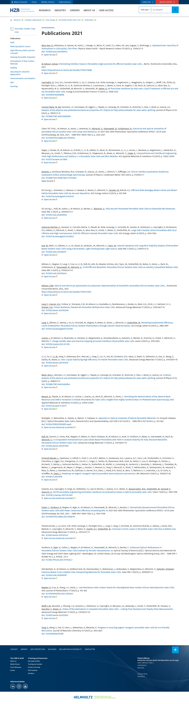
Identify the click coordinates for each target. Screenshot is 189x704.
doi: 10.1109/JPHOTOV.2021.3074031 (57, 593)
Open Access (50, 55)
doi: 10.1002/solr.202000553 (54, 215)
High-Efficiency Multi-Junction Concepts (22, 51)
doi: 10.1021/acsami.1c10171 (54, 406)
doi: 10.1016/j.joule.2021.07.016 (56, 344)
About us (89, 10)
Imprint (24, 649)
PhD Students (32, 670)
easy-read (52, 649)
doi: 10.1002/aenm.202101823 (55, 615)
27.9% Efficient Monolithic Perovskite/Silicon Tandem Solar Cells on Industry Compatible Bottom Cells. (130, 267)
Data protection (37, 649)
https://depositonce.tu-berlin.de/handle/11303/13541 (66, 292)
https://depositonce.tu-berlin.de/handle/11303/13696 (67, 70)
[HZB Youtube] (25, 686)
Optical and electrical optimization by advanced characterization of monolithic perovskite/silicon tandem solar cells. (110, 286)
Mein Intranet (20, 2)
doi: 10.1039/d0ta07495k (52, 634)
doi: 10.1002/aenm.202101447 (55, 535)
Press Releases (15, 667)
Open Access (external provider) (59, 427)
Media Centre (48, 2)
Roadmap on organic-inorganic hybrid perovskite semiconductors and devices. (99, 473)
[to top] (175, 650)
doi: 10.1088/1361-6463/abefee (56, 384)
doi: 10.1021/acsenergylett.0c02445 (58, 196)
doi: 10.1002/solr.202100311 (54, 252)
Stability (13, 68)
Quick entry (166, 2)
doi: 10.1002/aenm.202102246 (55, 310)
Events (12, 670)
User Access (106, 10)
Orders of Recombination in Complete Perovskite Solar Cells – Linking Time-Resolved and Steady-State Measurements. (117, 609)
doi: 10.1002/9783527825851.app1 (56, 424)
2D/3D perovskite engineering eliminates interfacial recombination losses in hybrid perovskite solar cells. (102, 492)
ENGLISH (147, 2)
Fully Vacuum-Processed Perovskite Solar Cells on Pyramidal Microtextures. (140, 209)
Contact (14, 649)
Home (11, 20)
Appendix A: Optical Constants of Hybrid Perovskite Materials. (127, 418)
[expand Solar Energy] (56, 20)
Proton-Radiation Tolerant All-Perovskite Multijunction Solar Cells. (84, 307)
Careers (75, 10)
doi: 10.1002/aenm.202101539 (55, 362)
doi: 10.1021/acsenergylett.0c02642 (58, 236)
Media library (15, 664)
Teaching (13, 86)
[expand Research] (22, 20)
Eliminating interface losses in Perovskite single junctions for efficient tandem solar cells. (100, 64)
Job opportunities (34, 661)
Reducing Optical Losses (20, 46)
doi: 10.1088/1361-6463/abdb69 (56, 116)
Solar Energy (50, 20)
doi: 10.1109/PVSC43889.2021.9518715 (58, 516)
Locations (141, 676)
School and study (34, 667)
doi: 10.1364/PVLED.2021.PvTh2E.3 (57, 560)
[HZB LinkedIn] (12, 686)
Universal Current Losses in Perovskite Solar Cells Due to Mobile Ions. (144, 529)
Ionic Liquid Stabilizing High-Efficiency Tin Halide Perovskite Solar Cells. (95, 359)
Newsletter (90, 649)
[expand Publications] (95, 20)
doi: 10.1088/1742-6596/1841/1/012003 (59, 178)
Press (34, 2)
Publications (64, 2)
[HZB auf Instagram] (19, 686)
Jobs (12, 82)
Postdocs (31, 673)
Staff (12, 42)
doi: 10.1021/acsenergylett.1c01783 (57, 329)
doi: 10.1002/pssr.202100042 (54, 51)
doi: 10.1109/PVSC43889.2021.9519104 (58, 138)
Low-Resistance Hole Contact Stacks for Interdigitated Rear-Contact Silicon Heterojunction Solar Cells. (127, 587)
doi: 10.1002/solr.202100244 (54, 273)
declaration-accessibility (70, 649)
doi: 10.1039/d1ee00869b (53, 95)
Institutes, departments (33, 20)
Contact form (142, 674)
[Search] (175, 9)
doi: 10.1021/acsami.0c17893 (54, 159)
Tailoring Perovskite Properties (22, 57)
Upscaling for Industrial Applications (19, 73)
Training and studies (35, 664)
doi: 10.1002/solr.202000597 (54, 575)
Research (45, 10)
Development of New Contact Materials (22, 62)
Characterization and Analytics (22, 78)
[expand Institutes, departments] (43, 20)
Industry (60, 10)
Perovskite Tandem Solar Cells (70, 20)
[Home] (22, 10)
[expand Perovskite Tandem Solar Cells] (82, 20)
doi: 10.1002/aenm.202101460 (55, 446)
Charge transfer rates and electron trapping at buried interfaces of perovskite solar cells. (93, 341)
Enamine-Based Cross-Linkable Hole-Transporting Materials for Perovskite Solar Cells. (81, 572)
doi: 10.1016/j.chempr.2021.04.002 (57, 495)
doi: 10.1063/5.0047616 (52, 476)
